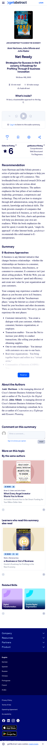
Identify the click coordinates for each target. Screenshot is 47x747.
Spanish (5, 667)
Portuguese (6, 680)
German (5, 662)
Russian (5, 671)
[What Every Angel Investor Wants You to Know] (23, 472)
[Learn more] (16, 145)
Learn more (33, 744)
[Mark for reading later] (18, 137)
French (4, 685)
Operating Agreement (9, 709)
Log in (12, 125)
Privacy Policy (7, 700)
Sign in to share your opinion (17, 441)
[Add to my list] (29, 137)
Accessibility (6, 714)
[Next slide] (43, 509)
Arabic (4, 690)
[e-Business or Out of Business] (23, 539)
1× (9, 116)
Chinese (5, 676)
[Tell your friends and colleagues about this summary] (39, 137)
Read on (23, 375)
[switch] (23, 116)
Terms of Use (6, 705)
